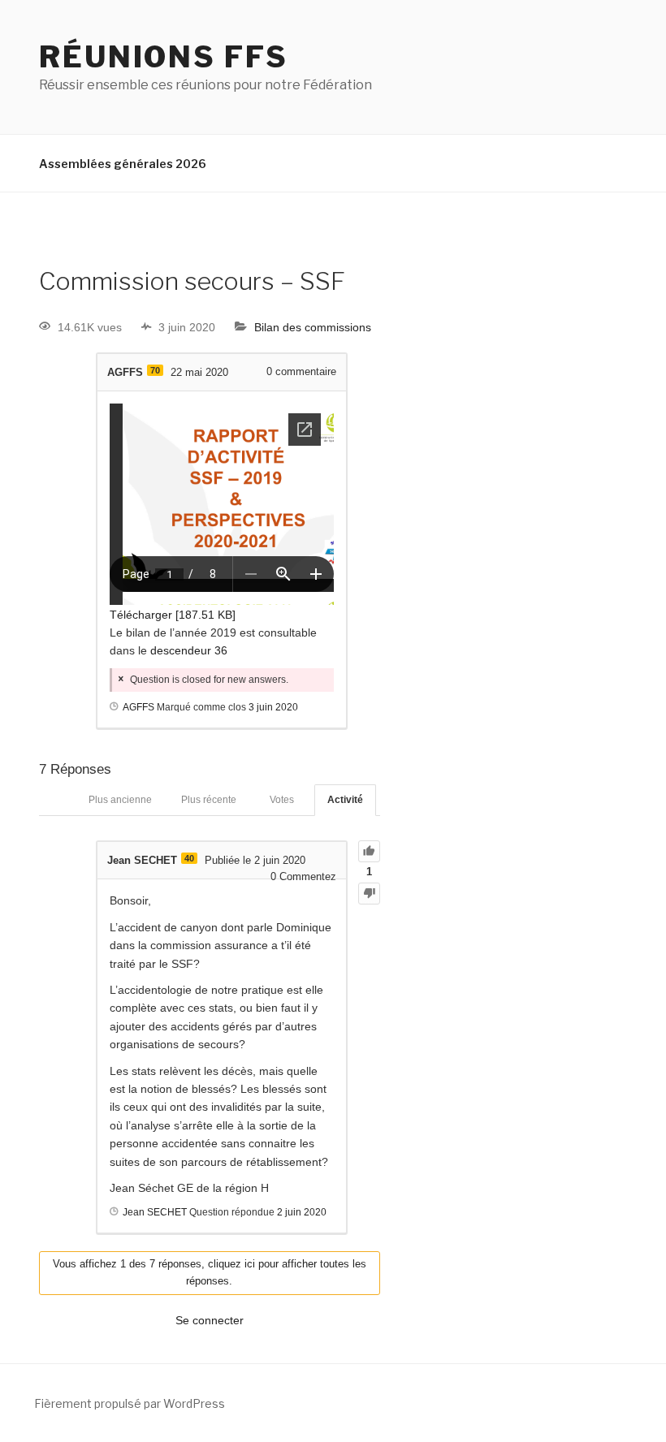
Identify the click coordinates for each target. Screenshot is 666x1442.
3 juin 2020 (273, 707)
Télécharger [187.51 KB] (173, 614)
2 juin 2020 (302, 1212)
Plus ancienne (120, 799)
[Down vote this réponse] (369, 893)
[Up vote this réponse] (369, 851)
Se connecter (209, 1320)
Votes (282, 799)
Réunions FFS (163, 57)
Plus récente (208, 799)
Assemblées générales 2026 (122, 164)
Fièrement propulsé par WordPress (129, 1403)
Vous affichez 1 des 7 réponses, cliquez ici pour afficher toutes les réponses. (209, 1272)
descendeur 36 (188, 650)
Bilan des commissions (312, 327)
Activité (345, 799)
